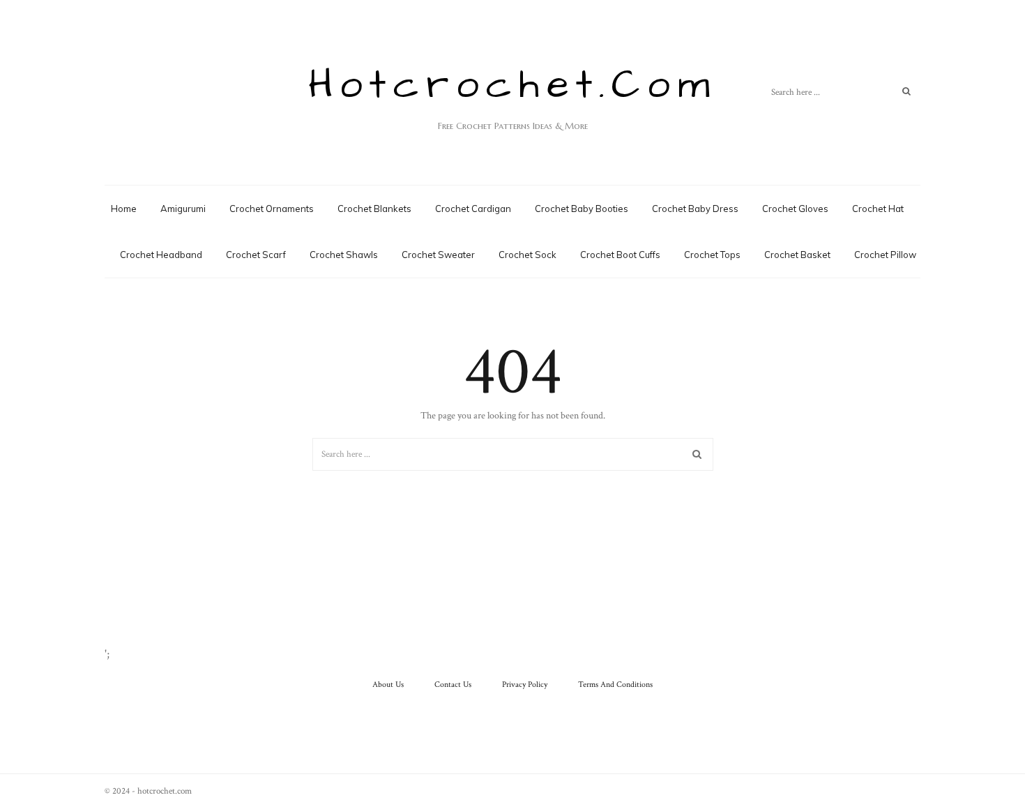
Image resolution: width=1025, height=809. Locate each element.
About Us (388, 684)
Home (124, 208)
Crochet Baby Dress (695, 208)
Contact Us (452, 684)
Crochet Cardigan (473, 208)
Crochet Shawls (344, 254)
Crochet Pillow (885, 254)
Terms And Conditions (615, 684)
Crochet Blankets (374, 208)
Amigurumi (183, 208)
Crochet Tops (712, 254)
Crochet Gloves (795, 208)
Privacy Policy (524, 684)
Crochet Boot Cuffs (620, 254)
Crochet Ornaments (271, 208)
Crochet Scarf (256, 254)
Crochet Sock (527, 254)
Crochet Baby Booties (581, 208)
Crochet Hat (878, 208)
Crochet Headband (161, 254)
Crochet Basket (797, 254)
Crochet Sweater (438, 254)
